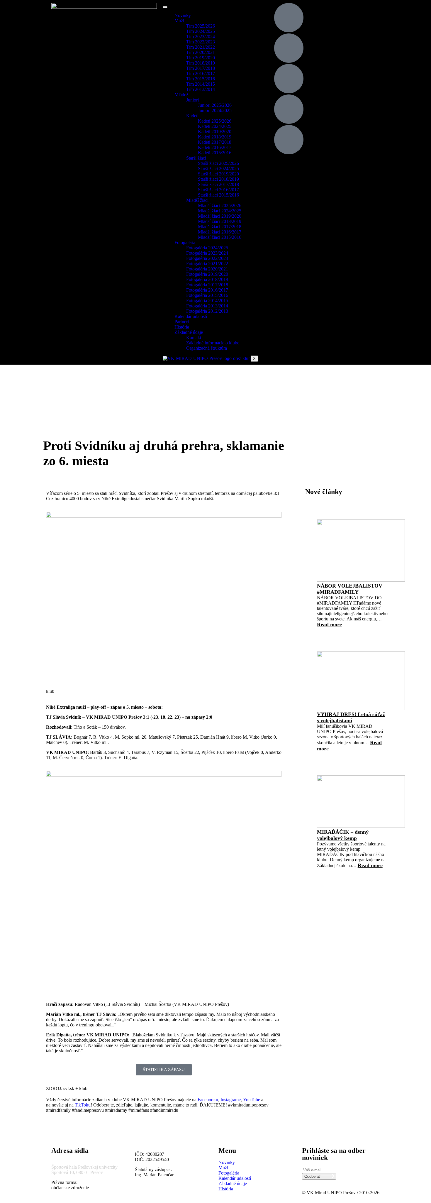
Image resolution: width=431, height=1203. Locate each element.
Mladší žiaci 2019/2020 (219, 216)
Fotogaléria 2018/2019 (207, 279)
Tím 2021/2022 (200, 47)
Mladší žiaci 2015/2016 (219, 237)
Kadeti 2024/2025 (214, 126)
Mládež (181, 94)
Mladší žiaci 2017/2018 (219, 226)
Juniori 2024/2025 (215, 110)
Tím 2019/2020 (200, 57)
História (181, 326)
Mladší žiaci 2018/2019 (219, 221)
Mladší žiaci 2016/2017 (219, 231)
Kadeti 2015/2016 (214, 152)
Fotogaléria (184, 242)
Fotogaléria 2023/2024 (207, 253)
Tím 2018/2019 (200, 62)
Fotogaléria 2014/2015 (207, 300)
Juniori (192, 99)
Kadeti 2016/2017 (214, 147)
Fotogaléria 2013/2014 (207, 305)
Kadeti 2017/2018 (214, 142)
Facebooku (208, 1099)
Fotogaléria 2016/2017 (207, 289)
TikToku (83, 1104)
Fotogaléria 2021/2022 (207, 263)
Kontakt (193, 337)
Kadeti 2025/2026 (214, 121)
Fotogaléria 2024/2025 (207, 247)
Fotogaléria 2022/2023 (207, 258)
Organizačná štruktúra (206, 348)
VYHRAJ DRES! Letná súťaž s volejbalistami (351, 717)
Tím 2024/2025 (200, 31)
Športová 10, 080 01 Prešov (77, 1172)
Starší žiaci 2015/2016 (218, 194)
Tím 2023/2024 (200, 36)
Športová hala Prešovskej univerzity (84, 1167)
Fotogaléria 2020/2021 (207, 268)
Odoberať (312, 1176)
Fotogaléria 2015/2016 (207, 295)
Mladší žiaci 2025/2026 (219, 205)
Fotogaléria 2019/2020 (207, 274)
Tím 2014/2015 (200, 84)
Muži (179, 20)
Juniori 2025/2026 (215, 105)
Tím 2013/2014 (200, 89)
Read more (329, 624)
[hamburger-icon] (165, 7)
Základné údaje (188, 332)
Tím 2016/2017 (200, 73)
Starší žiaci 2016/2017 (218, 189)
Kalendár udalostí (190, 316)
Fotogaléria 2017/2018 (207, 284)
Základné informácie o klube (212, 342)
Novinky (182, 15)
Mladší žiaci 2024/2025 (219, 210)
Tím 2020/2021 (200, 52)
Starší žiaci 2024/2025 (218, 168)
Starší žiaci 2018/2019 (218, 179)
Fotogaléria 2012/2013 (207, 311)
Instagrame (230, 1099)
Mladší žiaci (197, 200)
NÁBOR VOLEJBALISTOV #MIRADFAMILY (349, 589)
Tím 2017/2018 (200, 68)
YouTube (251, 1099)
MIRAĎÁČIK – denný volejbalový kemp (343, 835)
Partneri (181, 321)
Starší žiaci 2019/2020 (218, 173)
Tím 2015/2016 (200, 78)
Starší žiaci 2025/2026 (218, 163)
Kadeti (192, 115)
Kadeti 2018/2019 (214, 136)
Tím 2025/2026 (200, 25)
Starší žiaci (196, 157)
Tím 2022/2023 (200, 41)
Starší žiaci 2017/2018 (218, 184)
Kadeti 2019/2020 (214, 131)
